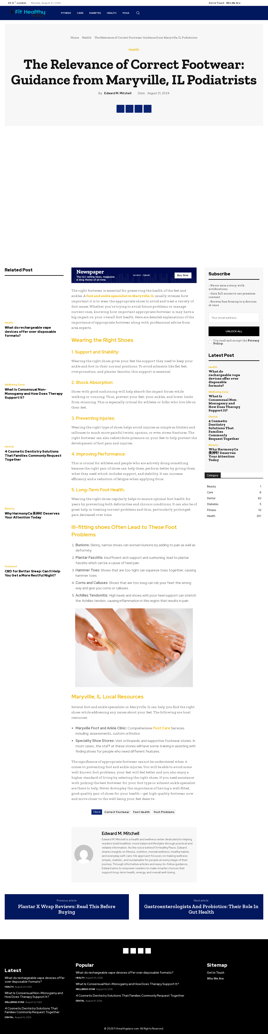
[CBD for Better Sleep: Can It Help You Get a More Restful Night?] (34, 543)
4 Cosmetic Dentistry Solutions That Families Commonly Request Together (33, 455)
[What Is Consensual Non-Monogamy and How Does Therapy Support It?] (34, 361)
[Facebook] (246, 3)
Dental (9, 446)
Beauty (9, 508)
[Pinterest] (138, 109)
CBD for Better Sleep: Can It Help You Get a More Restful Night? (32, 573)
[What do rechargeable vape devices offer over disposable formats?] (34, 299)
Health (86, 37)
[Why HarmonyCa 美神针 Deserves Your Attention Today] (34, 485)
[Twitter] (256, 3)
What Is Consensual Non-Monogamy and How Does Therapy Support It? (34, 393)
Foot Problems (164, 812)
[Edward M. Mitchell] (86, 854)
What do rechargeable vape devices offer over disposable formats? (30, 331)
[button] (138, 13)
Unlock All (234, 331)
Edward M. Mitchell (117, 93)
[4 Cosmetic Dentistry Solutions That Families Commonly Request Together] (34, 423)
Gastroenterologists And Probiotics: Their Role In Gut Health (201, 909)
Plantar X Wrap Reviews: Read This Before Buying (66, 909)
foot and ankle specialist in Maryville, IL (120, 296)
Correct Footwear (116, 812)
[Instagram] (251, 3)
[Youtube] (261, 3)
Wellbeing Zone (15, 384)
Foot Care (161, 728)
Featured (11, 566)
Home (75, 37)
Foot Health (141, 812)
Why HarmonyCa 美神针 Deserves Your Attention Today (32, 515)
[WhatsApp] (147, 109)
